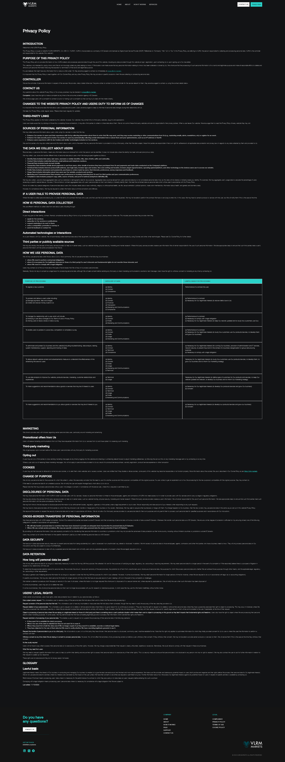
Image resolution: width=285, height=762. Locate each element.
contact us (29, 729)
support (167, 730)
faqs (165, 727)
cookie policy (218, 727)
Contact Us (168, 733)
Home (165, 719)
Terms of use (218, 725)
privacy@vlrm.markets (114, 71)
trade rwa (256, 4)
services (153, 4)
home (119, 4)
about (127, 4)
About (166, 722)
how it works (140, 4)
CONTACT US (243, 4)
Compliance (217, 719)
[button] (161, 3)
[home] (29, 4)
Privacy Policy (218, 722)
